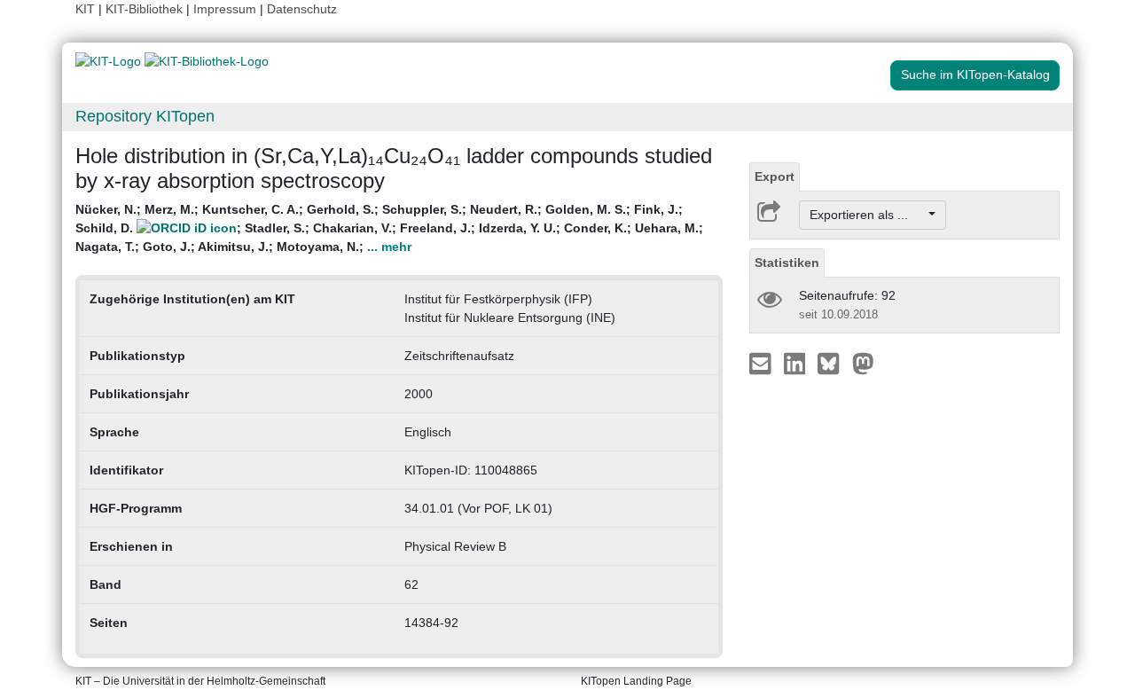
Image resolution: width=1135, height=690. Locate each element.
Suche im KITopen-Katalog (975, 74)
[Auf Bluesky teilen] (833, 363)
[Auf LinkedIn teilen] (796, 363)
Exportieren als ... (868, 215)
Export (774, 176)
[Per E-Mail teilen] (762, 363)
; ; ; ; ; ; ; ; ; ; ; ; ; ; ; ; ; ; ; (389, 228)
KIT (85, 9)
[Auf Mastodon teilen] (863, 363)
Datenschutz (302, 9)
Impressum (224, 9)
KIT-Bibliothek (146, 9)
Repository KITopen (145, 116)
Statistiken (787, 262)
